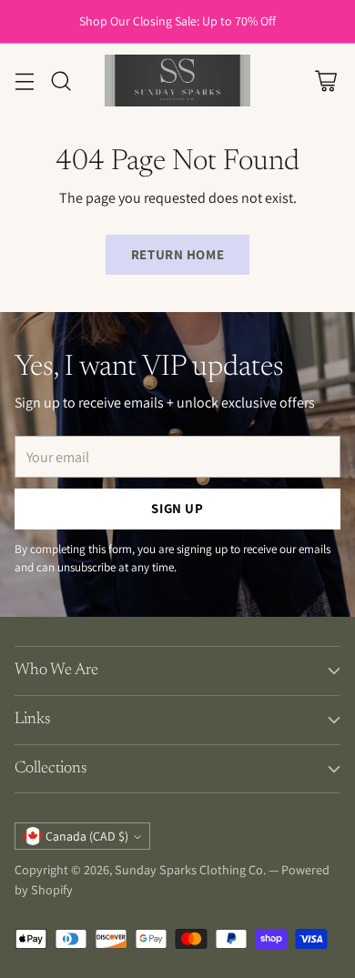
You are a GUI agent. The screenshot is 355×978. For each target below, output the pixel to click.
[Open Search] (60, 80)
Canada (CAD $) (87, 836)
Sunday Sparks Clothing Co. (190, 870)
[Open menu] (24, 80)
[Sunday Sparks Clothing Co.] (177, 80)
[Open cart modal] (325, 80)
